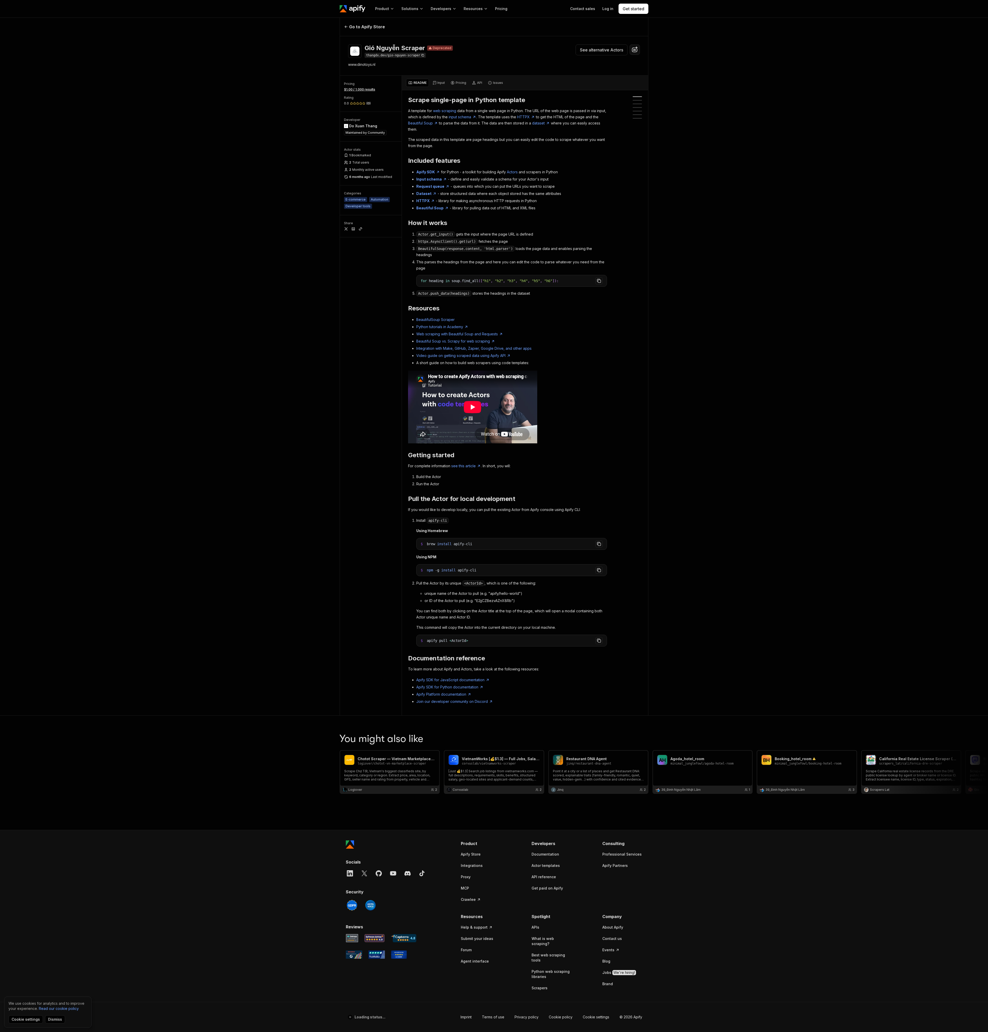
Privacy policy (527, 1017)
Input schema (429, 179)
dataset (538, 123)
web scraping (444, 111)
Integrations (472, 865)
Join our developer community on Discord (452, 701)
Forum (466, 950)
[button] (481, 843)
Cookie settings (596, 1017)
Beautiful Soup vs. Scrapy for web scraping (453, 341)
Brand (607, 984)
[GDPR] (352, 905)
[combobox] (635, 49)
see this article (463, 466)
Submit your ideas (477, 938)
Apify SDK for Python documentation (447, 687)
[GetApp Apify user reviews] (352, 938)
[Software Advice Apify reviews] (374, 938)
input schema (460, 117)
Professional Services (622, 854)
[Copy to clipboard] (599, 280)
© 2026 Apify (631, 1017)
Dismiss (55, 1019)
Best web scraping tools (548, 957)
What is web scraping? (543, 941)
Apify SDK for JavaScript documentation (450, 680)
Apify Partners (615, 865)
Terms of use (493, 1017)
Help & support (474, 927)
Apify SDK (425, 172)
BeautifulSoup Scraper (435, 319)
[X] (364, 873)
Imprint (466, 1017)
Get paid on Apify (547, 888)
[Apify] (352, 8)
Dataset (423, 193)
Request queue (430, 186)
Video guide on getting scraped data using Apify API (461, 355)
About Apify (612, 927)
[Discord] (407, 873)
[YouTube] (393, 873)
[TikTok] (422, 873)
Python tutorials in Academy (439, 327)
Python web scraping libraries (551, 974)
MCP (465, 888)
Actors (512, 172)
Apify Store (471, 854)
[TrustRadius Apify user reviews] (376, 954)
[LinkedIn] (350, 873)
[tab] (417, 83)
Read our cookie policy (59, 1008)
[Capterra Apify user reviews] (403, 938)
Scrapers (540, 988)
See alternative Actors (601, 49)
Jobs (618, 972)
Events (608, 950)
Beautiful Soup (420, 123)
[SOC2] (370, 905)
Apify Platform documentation (441, 694)
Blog (606, 961)
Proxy (466, 877)
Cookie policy (560, 1017)
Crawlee (468, 899)
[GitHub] (379, 873)
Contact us (612, 938)
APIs (535, 927)
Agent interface (475, 961)
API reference (544, 877)
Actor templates (546, 865)
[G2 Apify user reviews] (354, 954)
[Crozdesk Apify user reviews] (399, 954)
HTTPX (523, 117)
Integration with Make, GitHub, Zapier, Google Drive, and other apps (474, 348)
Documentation (545, 854)
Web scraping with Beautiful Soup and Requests (457, 334)
